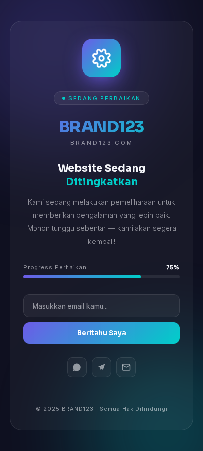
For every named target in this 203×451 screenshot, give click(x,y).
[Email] (126, 367)
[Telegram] (101, 367)
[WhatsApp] (77, 367)
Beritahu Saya (101, 333)
